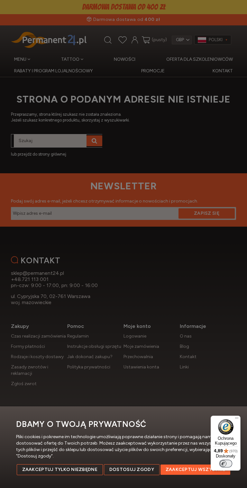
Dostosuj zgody (131, 469)
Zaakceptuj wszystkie (195, 469)
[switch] (225, 463)
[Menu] (237, 419)
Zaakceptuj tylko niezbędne (59, 469)
